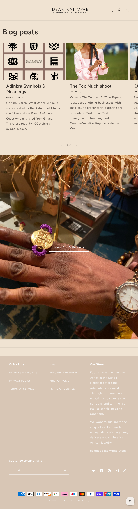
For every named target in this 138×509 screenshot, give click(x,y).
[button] (11, 10)
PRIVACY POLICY (19, 380)
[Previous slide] (61, 343)
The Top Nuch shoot (91, 86)
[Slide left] (61, 145)
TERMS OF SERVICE (21, 389)
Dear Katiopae (63, 501)
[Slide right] (77, 145)
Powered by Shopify (80, 501)
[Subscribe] (65, 470)
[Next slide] (77, 343)
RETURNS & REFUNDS (23, 372)
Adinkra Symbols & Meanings (25, 88)
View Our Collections (69, 247)
